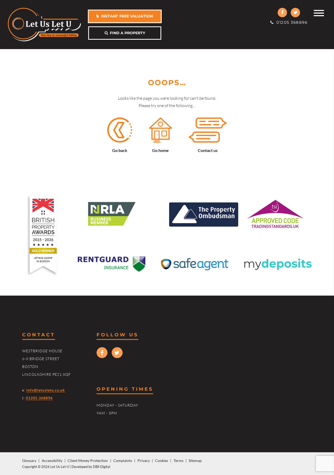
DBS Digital (101, 467)
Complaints (122, 460)
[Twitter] (295, 12)
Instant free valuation (126, 16)
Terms (178, 460)
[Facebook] (282, 12)
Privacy (144, 460)
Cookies (161, 460)
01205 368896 (290, 22)
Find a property (126, 33)
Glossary (29, 460)
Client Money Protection (88, 460)
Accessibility (52, 460)
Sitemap (195, 460)
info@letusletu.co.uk (45, 390)
